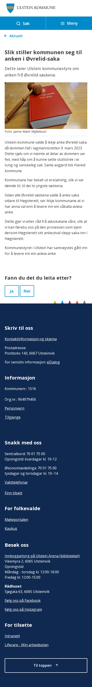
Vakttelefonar (16, 482)
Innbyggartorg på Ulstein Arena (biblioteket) (42, 555)
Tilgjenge (13, 417)
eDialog (53, 362)
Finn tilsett (13, 493)
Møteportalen (16, 519)
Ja (12, 291)
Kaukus (11, 528)
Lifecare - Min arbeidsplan (26, 644)
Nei (26, 291)
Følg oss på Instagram (23, 609)
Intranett (12, 635)
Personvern (14, 408)
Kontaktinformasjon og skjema (31, 338)
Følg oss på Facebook (23, 600)
